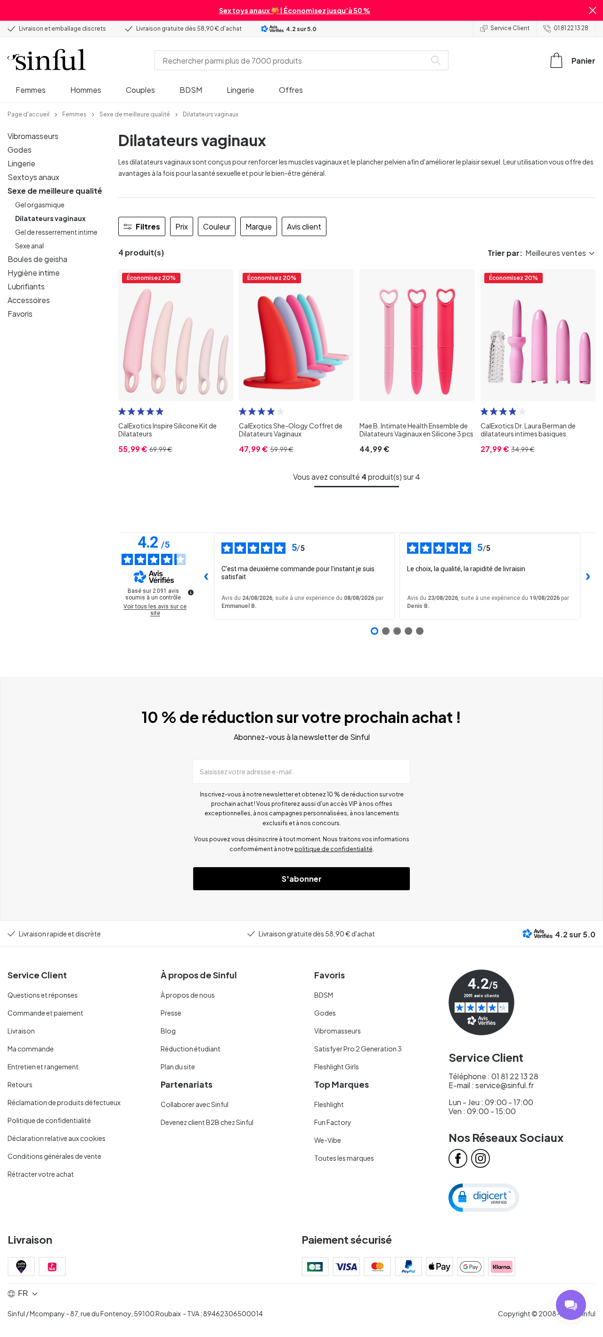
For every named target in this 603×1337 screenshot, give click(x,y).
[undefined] (191, 592)
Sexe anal (29, 245)
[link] (28, 113)
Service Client (510, 28)
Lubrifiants (26, 286)
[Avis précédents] (206, 576)
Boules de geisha (37, 259)
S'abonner (302, 879)
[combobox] (292, 60)
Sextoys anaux (33, 177)
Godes (20, 150)
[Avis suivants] (588, 576)
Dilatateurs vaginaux (50, 218)
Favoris (20, 314)
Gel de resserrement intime (56, 232)
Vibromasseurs (33, 136)
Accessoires (29, 300)
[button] (592, 10)
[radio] (122, 411)
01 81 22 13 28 (571, 28)
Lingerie (21, 163)
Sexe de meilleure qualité (55, 191)
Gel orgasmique (40, 204)
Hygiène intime (34, 273)
